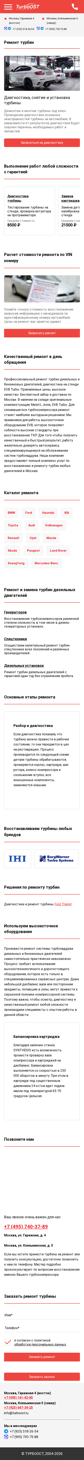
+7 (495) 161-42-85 (18, 1398)
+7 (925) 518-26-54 (23, 29)
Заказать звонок (42, 1377)
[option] (29, 210)
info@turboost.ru (16, 1413)
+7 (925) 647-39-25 (18, 1408)
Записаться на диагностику (42, 143)
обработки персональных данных (40, 1344)
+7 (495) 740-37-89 (26, 1226)
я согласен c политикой (40, 1342)
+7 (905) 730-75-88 (56, 29)
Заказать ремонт (42, 1357)
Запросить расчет (42, 333)
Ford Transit (63, 904)
